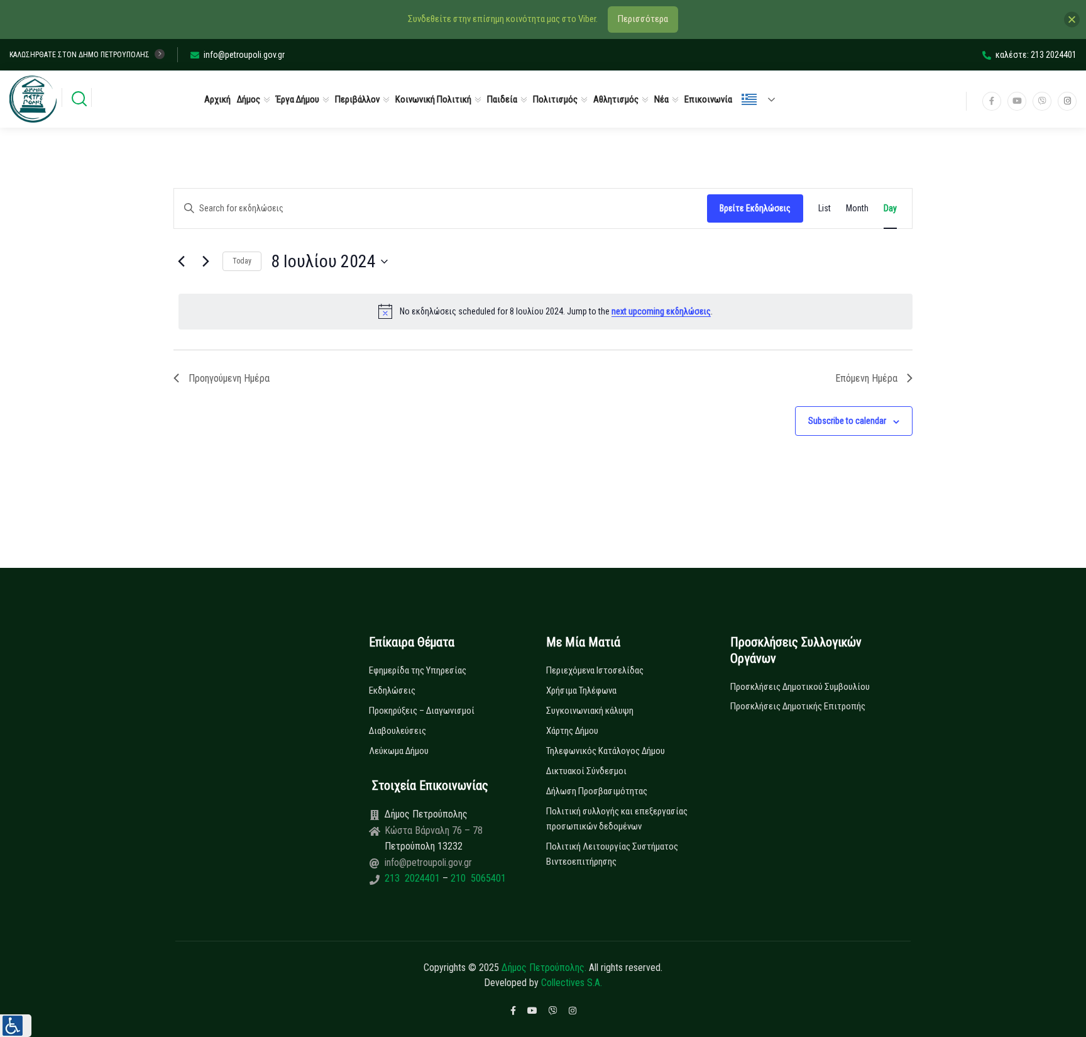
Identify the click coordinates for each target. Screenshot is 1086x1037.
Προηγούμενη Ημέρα (229, 378)
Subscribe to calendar (847, 421)
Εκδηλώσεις (392, 690)
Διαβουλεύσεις (397, 730)
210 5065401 (477, 878)
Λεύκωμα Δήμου (399, 751)
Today (242, 261)
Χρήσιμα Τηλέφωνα (581, 690)
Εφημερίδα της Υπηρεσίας (417, 670)
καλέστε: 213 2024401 (1036, 55)
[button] (15, 1025)
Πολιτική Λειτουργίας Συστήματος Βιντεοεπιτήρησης (612, 854)
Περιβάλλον (357, 99)
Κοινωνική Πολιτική (433, 99)
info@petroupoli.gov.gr (244, 55)
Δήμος (248, 99)
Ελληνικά (763, 99)
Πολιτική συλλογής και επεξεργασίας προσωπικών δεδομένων (617, 819)
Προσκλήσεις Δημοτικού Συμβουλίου (800, 686)
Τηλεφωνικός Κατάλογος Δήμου (605, 751)
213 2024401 (413, 878)
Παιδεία (502, 99)
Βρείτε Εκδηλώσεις (755, 208)
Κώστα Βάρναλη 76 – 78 (434, 830)
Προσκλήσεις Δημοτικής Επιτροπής (797, 706)
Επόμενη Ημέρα (866, 378)
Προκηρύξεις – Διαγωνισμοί (421, 710)
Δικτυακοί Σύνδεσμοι (586, 771)
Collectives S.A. (571, 983)
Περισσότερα (643, 19)
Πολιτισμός (555, 99)
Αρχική (217, 99)
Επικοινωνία (708, 99)
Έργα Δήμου (297, 99)
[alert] (545, 311)
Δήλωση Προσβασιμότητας (596, 791)
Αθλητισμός (616, 99)
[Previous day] (181, 261)
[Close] (1072, 19)
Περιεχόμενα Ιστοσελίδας (595, 670)
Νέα (661, 99)
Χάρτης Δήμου (572, 730)
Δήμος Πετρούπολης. (544, 967)
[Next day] (205, 261)
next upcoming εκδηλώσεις (661, 311)
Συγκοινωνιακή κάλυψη (590, 710)
